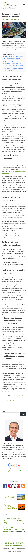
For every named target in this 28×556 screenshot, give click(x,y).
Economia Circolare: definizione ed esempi (13, 529)
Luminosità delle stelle (9, 401)
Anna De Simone (15, 19)
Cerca (3, 411)
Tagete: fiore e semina (19, 402)
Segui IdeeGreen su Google (14, 471)
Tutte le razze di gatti (8, 527)
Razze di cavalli (6, 531)
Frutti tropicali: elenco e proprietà (11, 518)
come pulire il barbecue (17, 395)
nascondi (12, 54)
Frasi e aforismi (6, 534)
